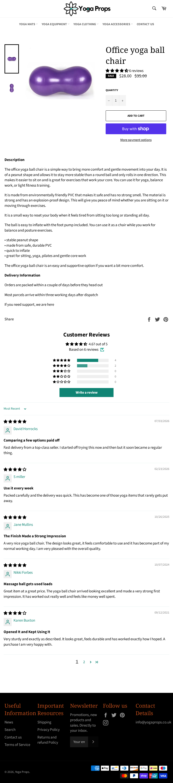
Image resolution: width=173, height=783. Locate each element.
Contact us (145, 24)
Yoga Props (22, 772)
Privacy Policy (48, 729)
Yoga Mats (27, 24)
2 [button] (84, 662)
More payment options (136, 140)
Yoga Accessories (116, 24)
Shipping (44, 722)
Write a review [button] (87, 392)
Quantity (112, 90)
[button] (117, 71)
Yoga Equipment (55, 24)
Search (10, 729)
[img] (15, 421)
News (9, 722)
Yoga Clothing (85, 24)
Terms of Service (17, 744)
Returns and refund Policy (47, 740)
